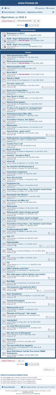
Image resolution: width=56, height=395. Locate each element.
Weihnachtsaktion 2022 (16, 67)
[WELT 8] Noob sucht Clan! (17, 269)
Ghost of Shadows (25, 251)
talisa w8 (22, 163)
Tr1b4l (21, 140)
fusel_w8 (22, 157)
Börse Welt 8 (12, 72)
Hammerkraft (23, 347)
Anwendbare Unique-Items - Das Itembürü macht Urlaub (29, 189)
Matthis (21, 214)
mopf (21, 289)
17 (45, 291)
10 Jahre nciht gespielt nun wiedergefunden (24, 108)
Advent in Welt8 (13, 78)
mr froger (22, 276)
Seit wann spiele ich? (15, 84)
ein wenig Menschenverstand (18, 326)
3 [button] (32, 25)
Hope (21, 202)
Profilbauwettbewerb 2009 (17, 230)
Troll (20, 145)
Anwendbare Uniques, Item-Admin (20, 120)
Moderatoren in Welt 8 (15, 33)
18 (47, 291)
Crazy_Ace (22, 322)
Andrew (21, 208)
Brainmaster (23, 327)
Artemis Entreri (24, 219)
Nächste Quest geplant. (16, 102)
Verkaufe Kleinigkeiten (16, 301)
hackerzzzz (23, 196)
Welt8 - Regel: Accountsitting (18, 45)
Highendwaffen (13, 242)
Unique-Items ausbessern (17, 172)
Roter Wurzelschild (14, 178)
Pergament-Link (13, 183)
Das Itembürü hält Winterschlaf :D (20, 167)
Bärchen (21, 115)
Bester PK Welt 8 (13, 150)
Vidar (20, 173)
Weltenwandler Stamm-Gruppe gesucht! (23, 212)
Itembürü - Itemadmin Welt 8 (18, 155)
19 (50, 291)
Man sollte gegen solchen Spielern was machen (26, 274)
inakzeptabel (12, 320)
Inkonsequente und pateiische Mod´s (21, 287)
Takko (21, 244)
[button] (38, 25)
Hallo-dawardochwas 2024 (17, 56)
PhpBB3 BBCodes (28, 392)
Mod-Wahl (11, 281)
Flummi (21, 238)
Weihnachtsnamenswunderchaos (20, 61)
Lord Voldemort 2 (24, 80)
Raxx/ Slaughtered (14, 294)
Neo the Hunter (24, 40)
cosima (21, 168)
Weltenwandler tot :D (15, 308)
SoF (8, 256)
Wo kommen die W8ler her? (18, 200)
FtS (8, 263)
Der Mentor (22, 270)
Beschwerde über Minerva (17, 195)
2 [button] (29, 25)
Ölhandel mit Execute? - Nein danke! (21, 313)
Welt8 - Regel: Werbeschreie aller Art (21, 39)
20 (53, 291)
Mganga (21, 57)
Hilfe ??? (10, 236)
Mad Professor (24, 127)
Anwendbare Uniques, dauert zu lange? (23, 218)
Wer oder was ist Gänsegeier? (19, 333)
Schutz (9, 249)
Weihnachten (12, 125)
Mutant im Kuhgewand (26, 151)
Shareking (22, 85)
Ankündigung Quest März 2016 (19, 114)
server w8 (10, 161)
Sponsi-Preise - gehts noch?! (18, 131)
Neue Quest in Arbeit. (15, 96)
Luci (20, 68)
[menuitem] (7, 8)
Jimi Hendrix (23, 35)
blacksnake (11, 340)
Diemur (21, 179)
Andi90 (21, 258)
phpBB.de (37, 393)
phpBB (15, 391)
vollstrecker (23, 109)
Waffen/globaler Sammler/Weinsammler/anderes (26, 138)
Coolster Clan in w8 (15, 144)
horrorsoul (22, 283)
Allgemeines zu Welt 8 (13, 17)
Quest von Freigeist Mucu (17, 90)
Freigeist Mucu (24, 98)
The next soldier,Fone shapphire (20, 345)
